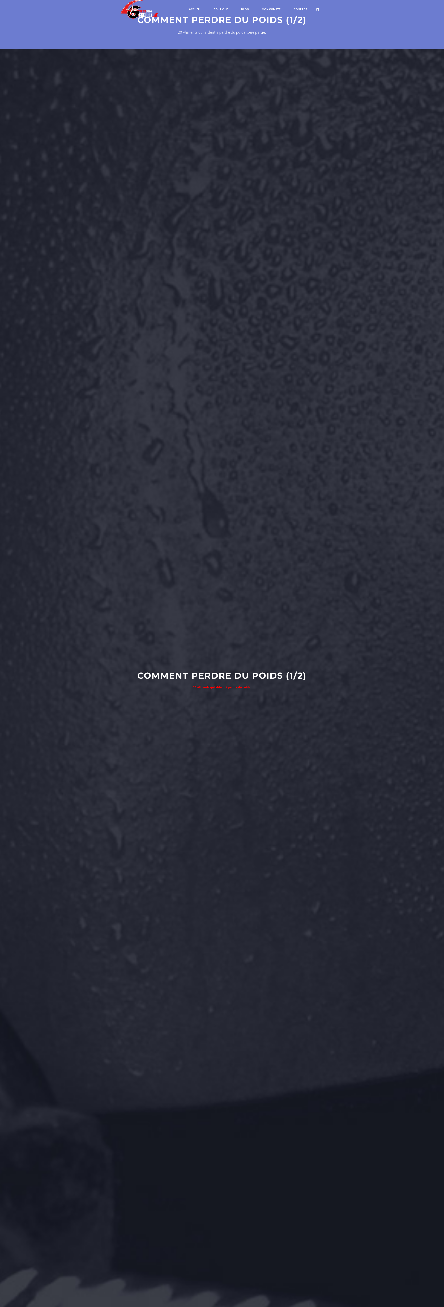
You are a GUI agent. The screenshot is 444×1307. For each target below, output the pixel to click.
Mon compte (271, 9)
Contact (300, 9)
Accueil (194, 9)
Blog (245, 9)
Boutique (221, 9)
